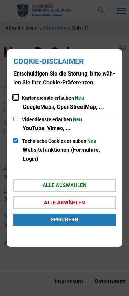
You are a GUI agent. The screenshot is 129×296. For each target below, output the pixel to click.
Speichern (64, 220)
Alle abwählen (64, 203)
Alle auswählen (65, 185)
